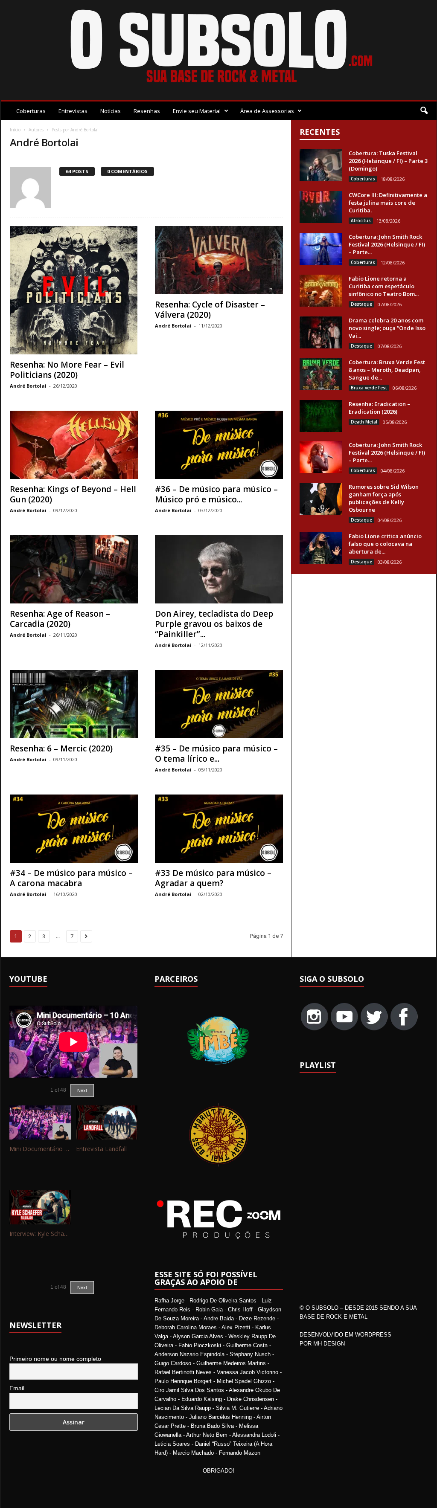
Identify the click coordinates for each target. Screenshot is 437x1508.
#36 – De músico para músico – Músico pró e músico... (216, 494)
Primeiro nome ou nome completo (55, 1358)
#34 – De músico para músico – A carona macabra (71, 878)
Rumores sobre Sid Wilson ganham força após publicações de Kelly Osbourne (384, 498)
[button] (423, 111)
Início (15, 130)
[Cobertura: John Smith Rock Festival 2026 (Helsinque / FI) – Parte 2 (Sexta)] (321, 457)
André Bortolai (28, 386)
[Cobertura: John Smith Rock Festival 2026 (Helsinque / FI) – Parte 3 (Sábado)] (321, 249)
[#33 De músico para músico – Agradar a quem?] (219, 829)
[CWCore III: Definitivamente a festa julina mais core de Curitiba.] (321, 207)
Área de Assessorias (267, 111)
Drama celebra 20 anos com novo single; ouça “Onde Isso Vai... (387, 327)
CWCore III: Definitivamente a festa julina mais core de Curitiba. (388, 202)
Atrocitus (361, 220)
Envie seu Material (197, 111)
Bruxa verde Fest (369, 388)
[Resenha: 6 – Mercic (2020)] (74, 704)
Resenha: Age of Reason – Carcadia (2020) (60, 618)
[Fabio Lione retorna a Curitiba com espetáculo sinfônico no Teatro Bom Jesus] (321, 291)
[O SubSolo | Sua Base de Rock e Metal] (219, 48)
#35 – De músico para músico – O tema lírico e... (216, 753)
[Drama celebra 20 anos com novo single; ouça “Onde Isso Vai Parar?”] (321, 332)
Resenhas (147, 111)
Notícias (110, 111)
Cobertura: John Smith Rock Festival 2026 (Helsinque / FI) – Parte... (387, 244)
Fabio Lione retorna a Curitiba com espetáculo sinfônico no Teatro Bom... (384, 286)
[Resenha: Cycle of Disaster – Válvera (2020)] (219, 260)
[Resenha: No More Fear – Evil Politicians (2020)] (74, 290)
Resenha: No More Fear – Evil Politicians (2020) (67, 369)
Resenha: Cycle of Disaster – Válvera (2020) (210, 309)
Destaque (361, 304)
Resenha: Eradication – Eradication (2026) (379, 407)
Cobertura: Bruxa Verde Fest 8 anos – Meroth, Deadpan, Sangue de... (387, 369)
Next (82, 1090)
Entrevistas (72, 111)
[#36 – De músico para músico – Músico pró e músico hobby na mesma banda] (219, 445)
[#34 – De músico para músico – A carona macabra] (74, 829)
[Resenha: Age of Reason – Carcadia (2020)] (74, 569)
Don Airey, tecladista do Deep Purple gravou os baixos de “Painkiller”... (214, 624)
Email (16, 1388)
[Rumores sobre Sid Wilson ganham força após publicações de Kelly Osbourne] (321, 499)
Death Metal (364, 422)
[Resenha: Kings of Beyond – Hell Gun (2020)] (74, 445)
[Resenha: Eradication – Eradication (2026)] (321, 416)
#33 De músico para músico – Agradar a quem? (213, 878)
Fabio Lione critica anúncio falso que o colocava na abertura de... (385, 543)
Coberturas (31, 111)
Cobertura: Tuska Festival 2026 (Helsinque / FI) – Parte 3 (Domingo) (388, 160)
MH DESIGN (329, 1343)
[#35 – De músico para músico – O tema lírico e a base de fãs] (219, 704)
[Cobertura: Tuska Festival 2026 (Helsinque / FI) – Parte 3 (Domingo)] (321, 165)
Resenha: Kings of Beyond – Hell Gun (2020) (73, 494)
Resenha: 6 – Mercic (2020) (61, 748)
